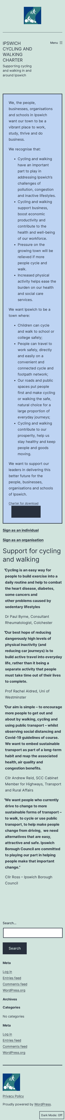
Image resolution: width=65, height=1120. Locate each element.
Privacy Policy (13, 1096)
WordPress (42, 1104)
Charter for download (23, 503)
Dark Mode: (49, 1115)
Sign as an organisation (23, 540)
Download (26, 512)
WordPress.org (14, 990)
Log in (7, 972)
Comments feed (15, 984)
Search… (9, 923)
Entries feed (12, 978)
